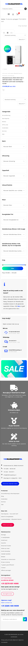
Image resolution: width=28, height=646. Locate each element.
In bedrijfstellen (5, 537)
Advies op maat (14, 441)
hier (19, 306)
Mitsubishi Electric (18, 73)
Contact (3, 567)
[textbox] (14, 147)
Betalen (3, 556)
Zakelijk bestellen (6, 554)
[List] (11, 32)
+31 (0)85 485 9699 (10, 606)
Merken (4, 121)
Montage (3, 534)
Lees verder (3, 90)
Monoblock (4, 75)
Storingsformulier (7, 593)
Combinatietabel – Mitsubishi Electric (11, 519)
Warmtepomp (11, 75)
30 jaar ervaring (5, 562)
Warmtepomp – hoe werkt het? (9, 513)
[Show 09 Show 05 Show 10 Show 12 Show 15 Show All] (21, 39)
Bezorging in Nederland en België (14, 392)
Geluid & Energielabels (7, 516)
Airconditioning (6, 115)
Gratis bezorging (5, 551)
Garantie (3, 543)
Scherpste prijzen (14, 410)
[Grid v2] (7, 32)
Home (3, 19)
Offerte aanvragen (7, 524)
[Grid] (4, 32)
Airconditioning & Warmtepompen (10, 493)
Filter (12, 268)
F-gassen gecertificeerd (7, 564)
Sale (3, 134)
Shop (2, 496)
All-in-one (4, 73)
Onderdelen (5, 128)
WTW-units (5, 124)
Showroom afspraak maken (10, 483)
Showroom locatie (6, 545)
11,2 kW (5, 69)
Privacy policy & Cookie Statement (9, 640)
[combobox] (14, 146)
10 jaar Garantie (14, 425)
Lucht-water (10, 73)
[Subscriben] (25, 619)
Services (4, 131)
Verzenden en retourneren (8, 559)
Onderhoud (4, 540)
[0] (18, 14)
